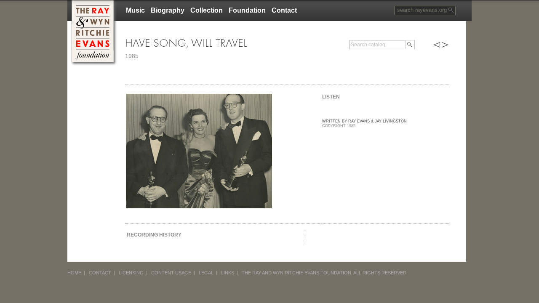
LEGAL (206, 272)
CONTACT (100, 272)
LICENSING (131, 272)
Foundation (247, 10)
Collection (206, 10)
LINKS (227, 272)
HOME (74, 272)
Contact (284, 10)
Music (135, 10)
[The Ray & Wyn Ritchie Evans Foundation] (93, 3)
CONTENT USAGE (171, 272)
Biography (167, 10)
